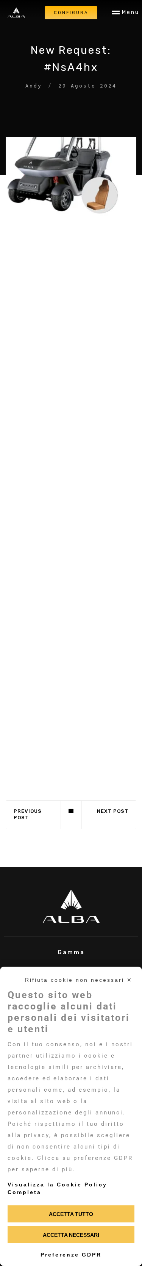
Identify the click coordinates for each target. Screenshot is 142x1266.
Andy (33, 86)
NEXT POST (112, 811)
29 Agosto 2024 (87, 86)
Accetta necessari (71, 1235)
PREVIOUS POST (28, 814)
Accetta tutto (71, 1214)
